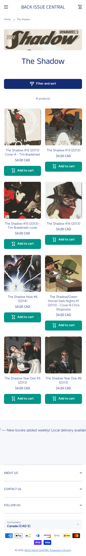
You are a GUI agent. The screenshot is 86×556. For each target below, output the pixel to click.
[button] (80, 7)
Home (7, 19)
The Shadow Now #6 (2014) (22, 299)
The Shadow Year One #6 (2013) (63, 380)
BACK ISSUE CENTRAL (37, 550)
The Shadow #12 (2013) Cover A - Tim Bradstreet (22, 152)
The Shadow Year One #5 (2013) (22, 380)
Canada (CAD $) (18, 526)
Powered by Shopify (60, 550)
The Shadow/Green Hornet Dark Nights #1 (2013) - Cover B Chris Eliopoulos (63, 303)
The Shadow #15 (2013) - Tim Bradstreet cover (22, 226)
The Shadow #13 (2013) (63, 150)
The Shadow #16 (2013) (63, 223)
